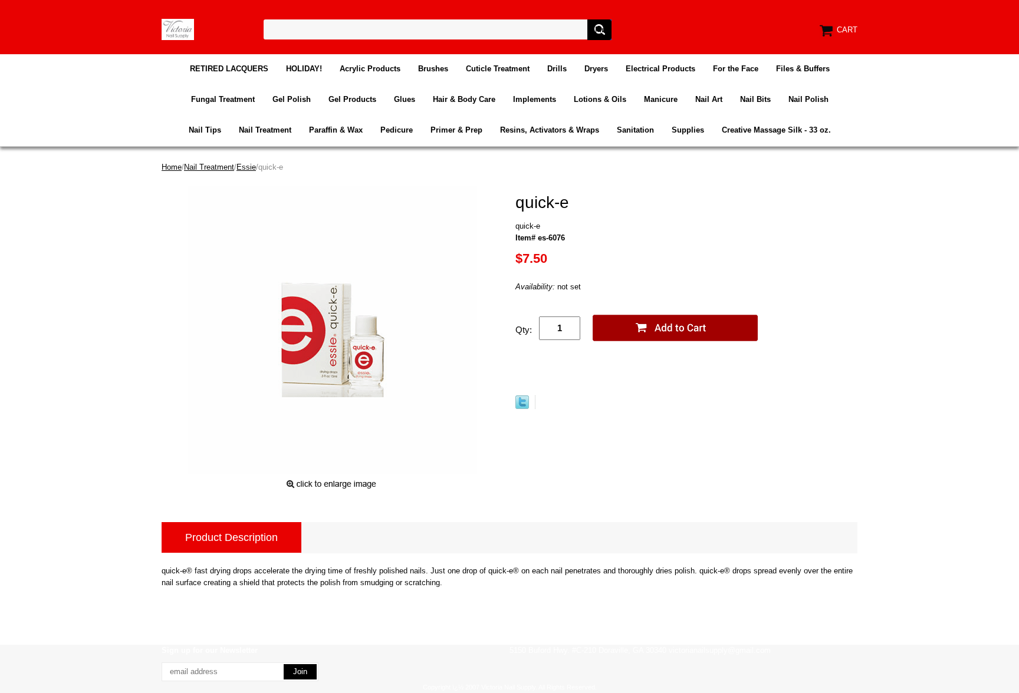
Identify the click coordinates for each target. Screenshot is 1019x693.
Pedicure (396, 130)
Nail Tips (205, 130)
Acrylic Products (370, 68)
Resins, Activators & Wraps (549, 130)
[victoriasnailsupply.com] (178, 28)
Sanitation (635, 130)
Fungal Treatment (223, 99)
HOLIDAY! (304, 68)
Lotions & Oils (600, 99)
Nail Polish (808, 99)
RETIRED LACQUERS (229, 68)
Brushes (433, 68)
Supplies (688, 130)
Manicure (661, 99)
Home (172, 167)
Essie (246, 167)
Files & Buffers (803, 68)
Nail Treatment (265, 130)
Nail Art (708, 99)
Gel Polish (291, 99)
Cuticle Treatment (498, 68)
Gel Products (352, 99)
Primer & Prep (456, 130)
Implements (534, 99)
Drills (557, 68)
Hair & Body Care (464, 99)
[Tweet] (522, 406)
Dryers (596, 68)
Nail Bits (755, 99)
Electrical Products (660, 68)
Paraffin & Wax (336, 130)
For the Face (735, 68)
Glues (404, 99)
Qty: (523, 330)
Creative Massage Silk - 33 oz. (776, 130)
